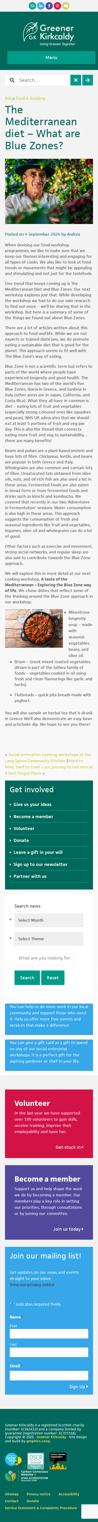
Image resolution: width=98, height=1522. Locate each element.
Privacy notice (38, 1494)
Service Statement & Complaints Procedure (41, 1508)
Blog (9, 98)
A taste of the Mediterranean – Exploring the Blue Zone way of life (48, 585)
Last (13, 1344)
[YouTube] (65, 6)
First (13, 1325)
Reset (53, 978)
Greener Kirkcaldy (49, 31)
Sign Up (77, 1387)
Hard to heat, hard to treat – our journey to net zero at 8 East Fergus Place (49, 767)
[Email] (32, 6)
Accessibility (69, 1494)
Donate (21, 840)
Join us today (67, 1229)
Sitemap (12, 1494)
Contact (12, 1501)
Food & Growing (30, 98)
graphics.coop (38, 1441)
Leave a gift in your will (38, 852)
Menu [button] (51, 57)
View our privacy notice (32, 1284)
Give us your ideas (33, 804)
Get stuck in (69, 1147)
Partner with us (30, 876)
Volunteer (24, 828)
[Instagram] (57, 6)
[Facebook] (49, 6)
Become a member (33, 817)
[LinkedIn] (40, 6)
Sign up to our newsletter (41, 864)
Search (27, 978)
